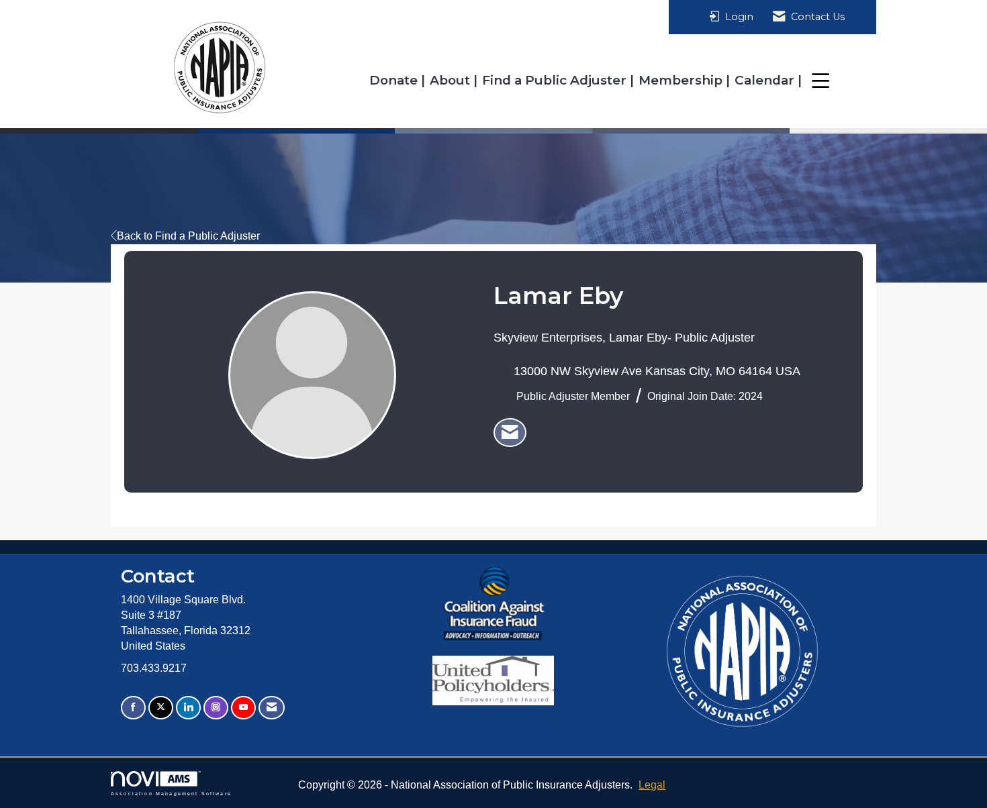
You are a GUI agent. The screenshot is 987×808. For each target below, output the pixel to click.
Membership (682, 80)
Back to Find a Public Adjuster (188, 236)
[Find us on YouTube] (243, 707)
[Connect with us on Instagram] (215, 707)
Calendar (766, 80)
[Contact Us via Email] (271, 707)
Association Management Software (171, 793)
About (451, 80)
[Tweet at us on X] (160, 707)
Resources (842, 80)
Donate (395, 80)
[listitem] (509, 433)
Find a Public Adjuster (556, 80)
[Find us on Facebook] (133, 707)
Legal (652, 785)
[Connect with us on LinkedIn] (188, 707)
